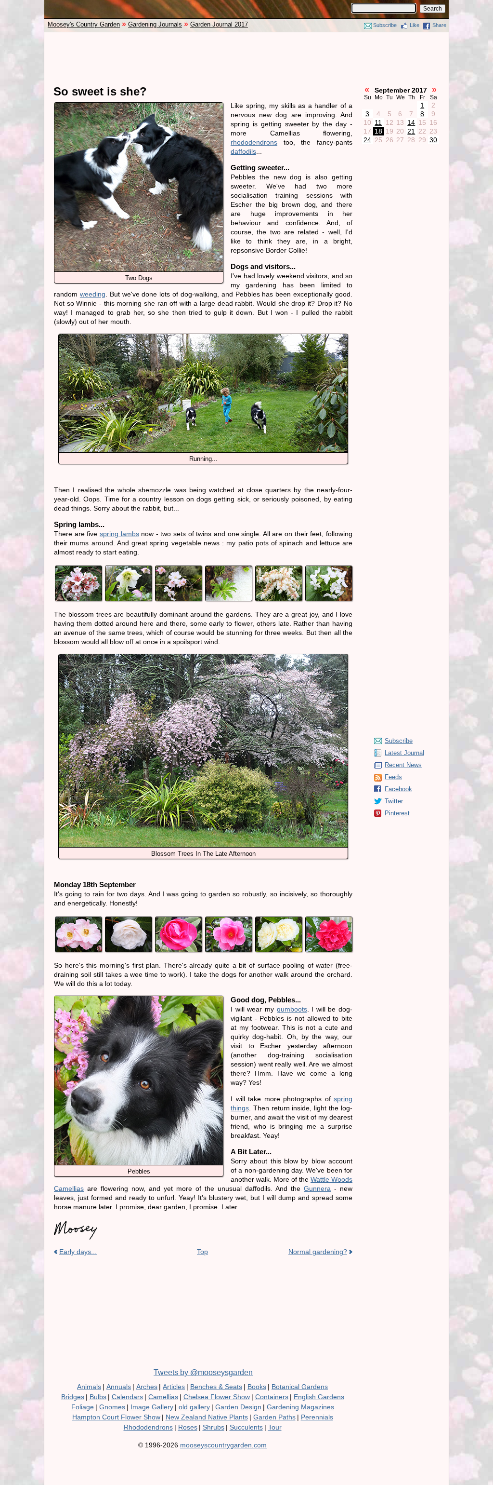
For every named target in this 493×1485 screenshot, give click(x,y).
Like (414, 25)
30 (433, 140)
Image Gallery (151, 1407)
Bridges (72, 1397)
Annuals (118, 1386)
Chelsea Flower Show (216, 1397)
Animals (89, 1386)
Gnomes (112, 1407)
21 (411, 131)
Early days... (78, 1252)
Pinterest (397, 813)
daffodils (243, 151)
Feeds (393, 777)
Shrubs (213, 1427)
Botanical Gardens (300, 1386)
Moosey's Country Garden (84, 24)
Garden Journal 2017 (219, 24)
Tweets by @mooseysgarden (203, 1372)
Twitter (394, 801)
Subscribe (385, 25)
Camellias (163, 1397)
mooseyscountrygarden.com (223, 1445)
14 (411, 122)
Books (256, 1386)
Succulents (246, 1427)
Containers (271, 1397)
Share (439, 25)
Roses (187, 1427)
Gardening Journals (155, 24)
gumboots (292, 1009)
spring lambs (119, 534)
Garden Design (238, 1407)
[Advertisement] (246, 59)
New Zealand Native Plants (207, 1417)
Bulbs (98, 1397)
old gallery (194, 1407)
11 (378, 122)
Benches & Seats (216, 1386)
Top (202, 1252)
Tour (275, 1427)
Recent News (403, 765)
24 (367, 140)
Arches (146, 1386)
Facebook (398, 789)
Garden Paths (274, 1417)
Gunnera (317, 1188)
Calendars (127, 1397)
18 (378, 131)
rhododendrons (254, 142)
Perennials (317, 1417)
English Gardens (319, 1397)
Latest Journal (404, 752)
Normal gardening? (317, 1252)
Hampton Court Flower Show (116, 1417)
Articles (174, 1386)
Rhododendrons (148, 1427)
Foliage (82, 1407)
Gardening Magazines (300, 1407)
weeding (92, 294)
